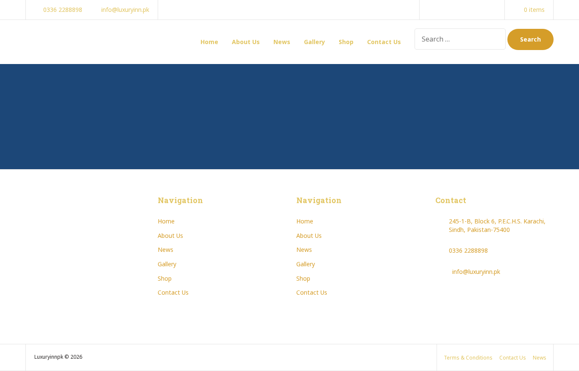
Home (209, 42)
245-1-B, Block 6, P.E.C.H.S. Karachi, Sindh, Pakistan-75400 (497, 225)
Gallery (314, 42)
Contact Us (384, 42)
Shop (346, 42)
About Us (246, 42)
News (281, 42)
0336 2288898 (468, 250)
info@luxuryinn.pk (476, 272)
